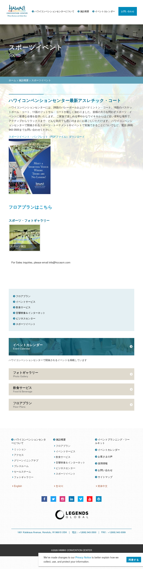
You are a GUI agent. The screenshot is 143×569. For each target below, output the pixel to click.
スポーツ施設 (18, 246)
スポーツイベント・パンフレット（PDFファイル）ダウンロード (47, 136)
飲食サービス (22, 389)
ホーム (12, 80)
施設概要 (24, 80)
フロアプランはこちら (30, 207)
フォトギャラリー (25, 374)
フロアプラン (22, 404)
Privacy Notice (83, 557)
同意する (134, 559)
